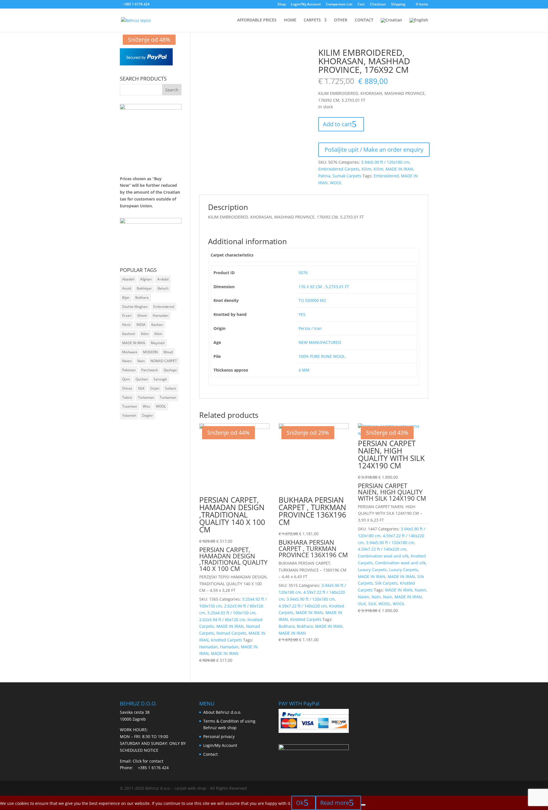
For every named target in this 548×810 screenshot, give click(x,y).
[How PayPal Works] (146, 64)
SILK (362, 603)
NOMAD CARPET (163, 360)
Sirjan (154, 388)
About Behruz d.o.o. (222, 712)
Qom (126, 379)
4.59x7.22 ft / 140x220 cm (303, 606)
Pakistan (129, 370)
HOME (290, 20)
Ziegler (147, 415)
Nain (376, 597)
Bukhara (287, 626)
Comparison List (339, 5)
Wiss (146, 406)
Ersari (127, 315)
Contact (210, 754)
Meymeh (158, 342)
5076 (303, 272)
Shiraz (127, 388)
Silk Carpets (386, 583)
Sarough (160, 379)
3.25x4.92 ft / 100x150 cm (231, 612)
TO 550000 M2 (312, 300)
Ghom (142, 315)
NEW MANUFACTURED (320, 342)
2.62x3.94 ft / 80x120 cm (222, 619)
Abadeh (128, 279)
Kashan (157, 324)
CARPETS (312, 20)
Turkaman (168, 397)
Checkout (378, 5)
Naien (420, 590)
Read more (334, 803)
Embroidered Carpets (338, 169)
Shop (281, 5)
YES (302, 314)
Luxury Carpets (372, 569)
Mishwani (129, 352)
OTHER (340, 20)
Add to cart (337, 124)
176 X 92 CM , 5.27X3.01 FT (324, 286)
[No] (363, 805)
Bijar (126, 297)
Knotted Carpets (226, 640)
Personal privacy (219, 736)
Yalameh (129, 415)
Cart (361, 5)
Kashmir (128, 333)
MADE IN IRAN (399, 169)
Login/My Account (306, 5)
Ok (300, 803)
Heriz (126, 324)
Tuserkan (129, 406)
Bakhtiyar (144, 288)
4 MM (304, 370)
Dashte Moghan (135, 306)
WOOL (336, 182)
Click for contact (148, 761)
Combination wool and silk (383, 556)
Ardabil (163, 279)
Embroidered (386, 176)
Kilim (366, 169)
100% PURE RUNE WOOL (322, 356)
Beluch (163, 288)
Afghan (146, 279)
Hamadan (208, 646)
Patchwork (149, 370)
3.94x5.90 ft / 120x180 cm (385, 162)
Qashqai (170, 370)
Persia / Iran (310, 328)
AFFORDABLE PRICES (257, 20)
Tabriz (127, 397)
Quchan (142, 379)
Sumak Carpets (347, 176)
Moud (168, 352)
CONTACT (364, 20)
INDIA (141, 324)
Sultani (170, 388)
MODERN (150, 352)
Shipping (398, 5)
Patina (324, 176)
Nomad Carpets (231, 633)
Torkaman (146, 397)
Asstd (126, 288)
